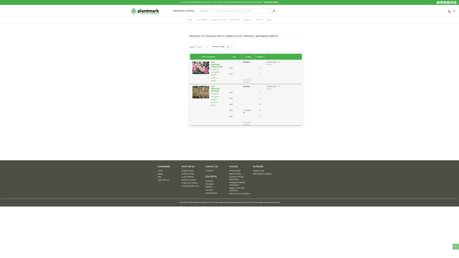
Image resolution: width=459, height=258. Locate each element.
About (160, 173)
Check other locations (247, 81)
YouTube (209, 190)
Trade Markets (188, 176)
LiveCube (276, 202)
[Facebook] (448, 2)
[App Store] (451, 2)
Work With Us (163, 180)
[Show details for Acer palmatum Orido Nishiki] (201, 68)
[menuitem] (170, 170)
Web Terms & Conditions (239, 193)
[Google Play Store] (455, 2)
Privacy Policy (234, 170)
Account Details (188, 173)
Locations (209, 170)
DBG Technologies (257, 202)
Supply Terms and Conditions (236, 189)
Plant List (448, 11)
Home (160, 170)
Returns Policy (235, 173)
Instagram (209, 184)
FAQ (159, 176)
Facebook (209, 181)
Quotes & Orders (189, 180)
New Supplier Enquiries (262, 173)
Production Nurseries (190, 186)
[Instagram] (438, 2)
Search (274, 11)
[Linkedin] (444, 2)
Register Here (188, 170)
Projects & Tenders (190, 183)
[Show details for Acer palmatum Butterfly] (201, 92)
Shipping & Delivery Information (237, 183)
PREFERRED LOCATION (183, 11)
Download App (211, 193)
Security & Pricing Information (236, 177)
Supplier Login (259, 170)
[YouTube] (441, 2)
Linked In (209, 187)
